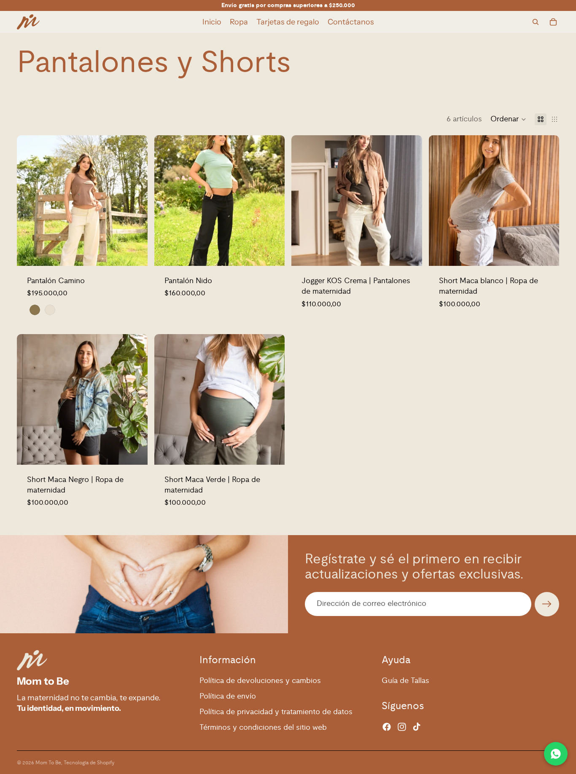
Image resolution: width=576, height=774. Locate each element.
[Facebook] (387, 727)
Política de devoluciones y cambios (260, 681)
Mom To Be (48, 762)
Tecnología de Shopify (89, 762)
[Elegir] (134, 252)
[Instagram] (402, 727)
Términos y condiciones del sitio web (263, 727)
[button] (508, 119)
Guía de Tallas (405, 681)
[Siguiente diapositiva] (135, 200)
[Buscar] (535, 22)
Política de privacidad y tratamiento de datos (276, 712)
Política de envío (227, 696)
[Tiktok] (417, 727)
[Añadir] (409, 252)
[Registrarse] (547, 604)
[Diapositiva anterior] (29, 200)
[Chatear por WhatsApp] (556, 754)
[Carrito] (553, 22)
